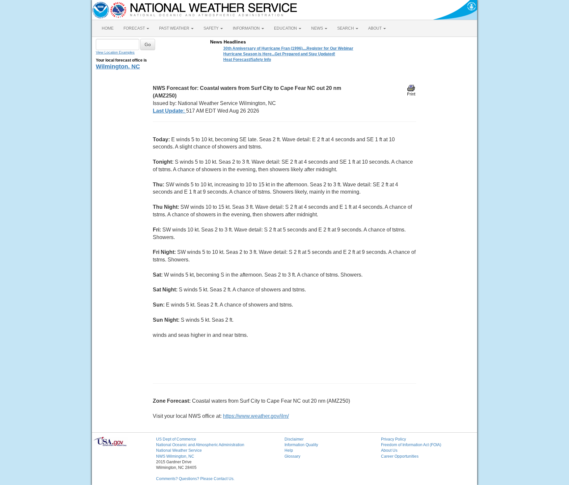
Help (288, 450)
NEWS (317, 28)
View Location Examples (115, 52)
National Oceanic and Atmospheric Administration (200, 445)
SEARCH (346, 28)
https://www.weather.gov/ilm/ (256, 416)
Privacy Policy (393, 439)
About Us (389, 450)
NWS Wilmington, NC (175, 456)
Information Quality (301, 445)
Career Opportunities (400, 456)
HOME (108, 28)
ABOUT (375, 28)
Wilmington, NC (118, 66)
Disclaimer (294, 439)
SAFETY (211, 28)
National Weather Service (179, 450)
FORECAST (134, 28)
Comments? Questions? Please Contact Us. (195, 478)
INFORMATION (247, 28)
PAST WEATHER (174, 28)
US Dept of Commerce (176, 439)
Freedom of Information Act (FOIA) (411, 445)
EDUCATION (286, 28)
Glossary (292, 456)
